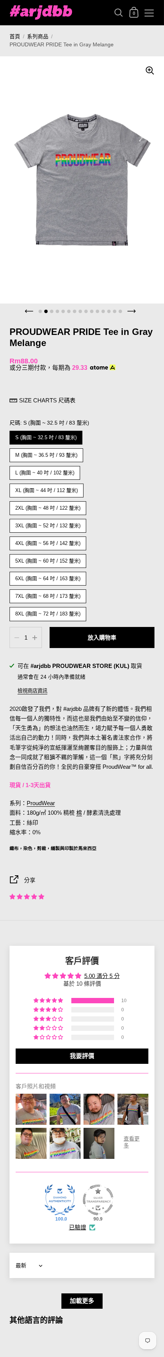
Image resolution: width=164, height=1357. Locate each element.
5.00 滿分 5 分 (102, 976)
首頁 (15, 36)
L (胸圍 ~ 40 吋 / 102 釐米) (45, 471)
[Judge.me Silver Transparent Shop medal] (98, 1200)
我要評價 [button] (82, 1056)
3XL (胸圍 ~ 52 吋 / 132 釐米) (48, 523)
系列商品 (37, 36)
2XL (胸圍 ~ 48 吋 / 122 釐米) (48, 506)
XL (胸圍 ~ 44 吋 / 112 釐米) (46, 488)
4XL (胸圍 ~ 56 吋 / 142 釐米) (48, 541)
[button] (27, 897)
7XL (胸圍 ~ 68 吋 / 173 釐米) (48, 594)
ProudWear (41, 803)
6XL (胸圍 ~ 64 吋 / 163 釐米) (48, 576)
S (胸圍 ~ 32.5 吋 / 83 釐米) (46, 435)
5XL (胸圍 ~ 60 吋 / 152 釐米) (48, 559)
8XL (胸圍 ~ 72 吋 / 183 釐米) (48, 612)
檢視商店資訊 (32, 691)
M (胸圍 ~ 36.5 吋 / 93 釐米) (46, 453)
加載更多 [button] (82, 1301)
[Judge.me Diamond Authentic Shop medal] (60, 1200)
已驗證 (77, 1227)
